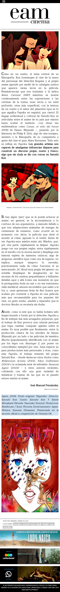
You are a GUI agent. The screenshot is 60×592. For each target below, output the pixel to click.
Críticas (46, 524)
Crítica (39, 524)
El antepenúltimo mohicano (27, 10)
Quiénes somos (31, 585)
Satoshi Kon (7, 527)
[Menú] (4, 1)
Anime (33, 524)
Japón (52, 524)
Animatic (26, 524)
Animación (18, 524)
